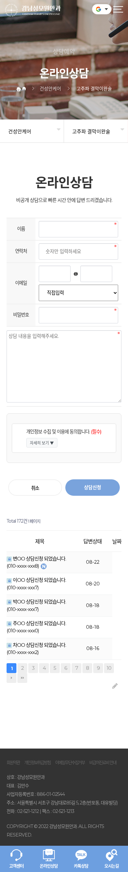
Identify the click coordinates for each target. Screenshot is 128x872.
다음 (11, 678)
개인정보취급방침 (37, 762)
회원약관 (13, 762)
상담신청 (92, 487)
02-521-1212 (28, 811)
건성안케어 (19, 131)
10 (107, 667)
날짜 (116, 541)
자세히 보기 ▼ (42, 443)
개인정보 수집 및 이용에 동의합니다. (63, 432)
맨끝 (22, 678)
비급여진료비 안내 (102, 762)
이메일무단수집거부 (70, 762)
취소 (35, 488)
